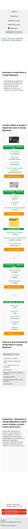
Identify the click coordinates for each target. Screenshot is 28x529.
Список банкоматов (11, 510)
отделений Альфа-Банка (16, 445)
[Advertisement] (14, 56)
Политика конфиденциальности (11, 522)
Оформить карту (14, 21)
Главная (14, 12)
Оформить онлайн (14, 176)
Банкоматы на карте (11, 513)
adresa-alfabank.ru (11, 525)
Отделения (14, 16)
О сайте (3, 520)
